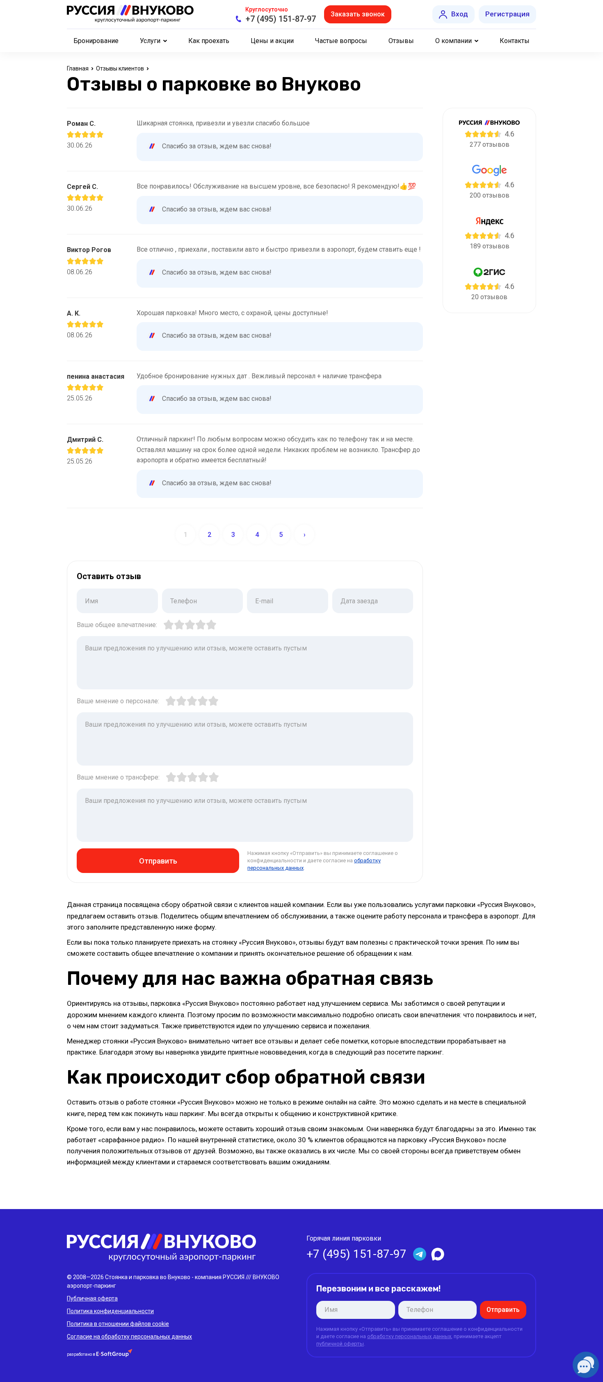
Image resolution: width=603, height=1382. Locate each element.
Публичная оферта (92, 1298)
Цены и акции (272, 41)
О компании (453, 41)
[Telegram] (419, 1254)
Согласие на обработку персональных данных (129, 1336)
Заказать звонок (358, 14)
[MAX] (437, 1254)
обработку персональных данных (409, 1336)
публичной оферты (340, 1344)
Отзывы (401, 41)
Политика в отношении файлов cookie (118, 1324)
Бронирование (96, 41)
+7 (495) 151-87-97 (281, 19)
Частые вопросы (341, 41)
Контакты (515, 41)
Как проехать (208, 41)
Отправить (158, 861)
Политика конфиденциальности (110, 1311)
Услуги (150, 41)
